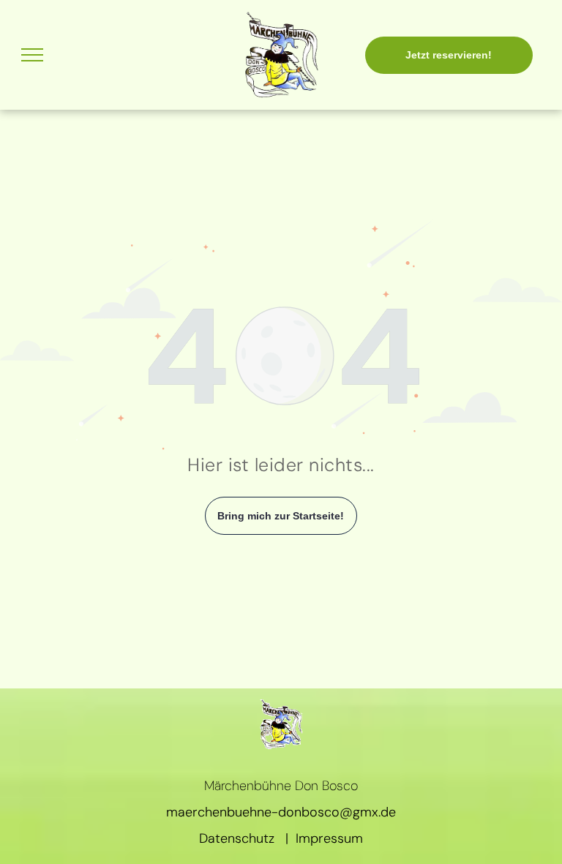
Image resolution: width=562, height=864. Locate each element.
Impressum (329, 838)
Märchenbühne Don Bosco (281, 785)
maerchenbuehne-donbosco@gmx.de (281, 812)
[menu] (32, 55)
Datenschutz (236, 838)
